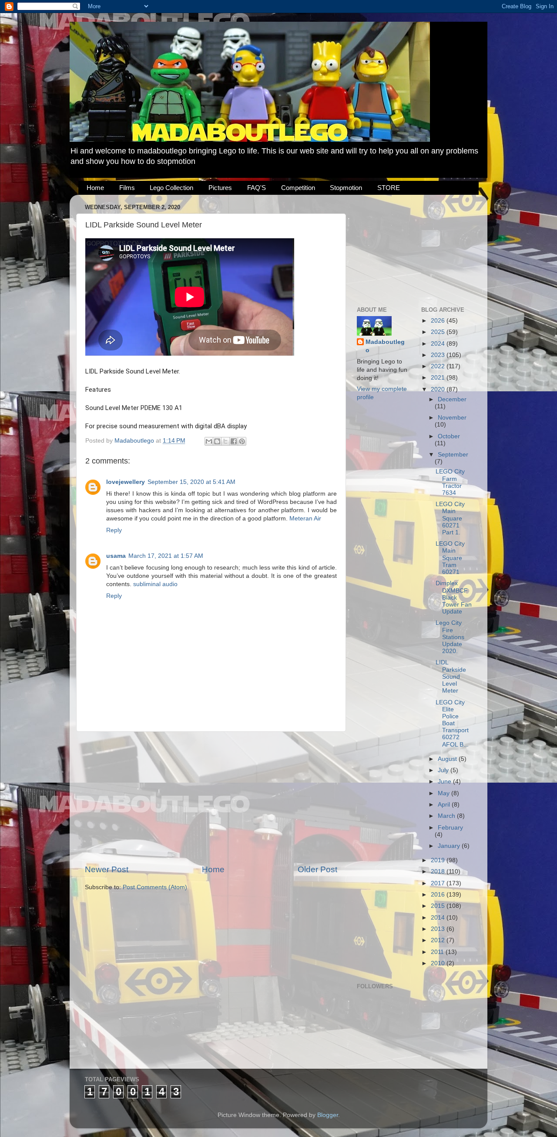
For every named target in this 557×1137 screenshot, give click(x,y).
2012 (438, 940)
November (452, 417)
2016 (438, 894)
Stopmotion (346, 187)
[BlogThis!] (217, 441)
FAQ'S (256, 187)
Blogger (327, 1115)
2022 (438, 366)
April (445, 804)
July (444, 770)
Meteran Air (305, 518)
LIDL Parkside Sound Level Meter (451, 676)
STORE (388, 187)
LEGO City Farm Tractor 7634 (450, 482)
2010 (438, 963)
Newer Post (106, 869)
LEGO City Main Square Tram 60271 (450, 557)
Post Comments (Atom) (155, 887)
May (444, 793)
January (450, 846)
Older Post (317, 869)
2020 (438, 389)
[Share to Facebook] (233, 441)
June (445, 781)
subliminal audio (155, 584)
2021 (438, 377)
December (452, 399)
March (447, 816)
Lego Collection (171, 187)
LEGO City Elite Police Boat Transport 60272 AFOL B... (452, 723)
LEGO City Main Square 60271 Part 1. (450, 518)
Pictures (220, 187)
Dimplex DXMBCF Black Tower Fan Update (454, 597)
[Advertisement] (211, 798)
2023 (438, 355)
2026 (438, 320)
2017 (438, 883)
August (448, 759)
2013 (438, 929)
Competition (298, 187)
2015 (438, 906)
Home (95, 187)
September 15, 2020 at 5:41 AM (191, 482)
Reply (114, 530)
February (450, 827)
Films (127, 187)
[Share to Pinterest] (242, 441)
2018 (438, 871)
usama (116, 556)
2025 (438, 332)
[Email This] (209, 441)
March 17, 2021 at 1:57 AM (165, 556)
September (453, 454)
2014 (438, 917)
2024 (438, 343)
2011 (438, 952)
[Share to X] (225, 441)
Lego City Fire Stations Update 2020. (450, 637)
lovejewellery (125, 482)
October (449, 436)
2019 (438, 860)
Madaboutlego (385, 346)
